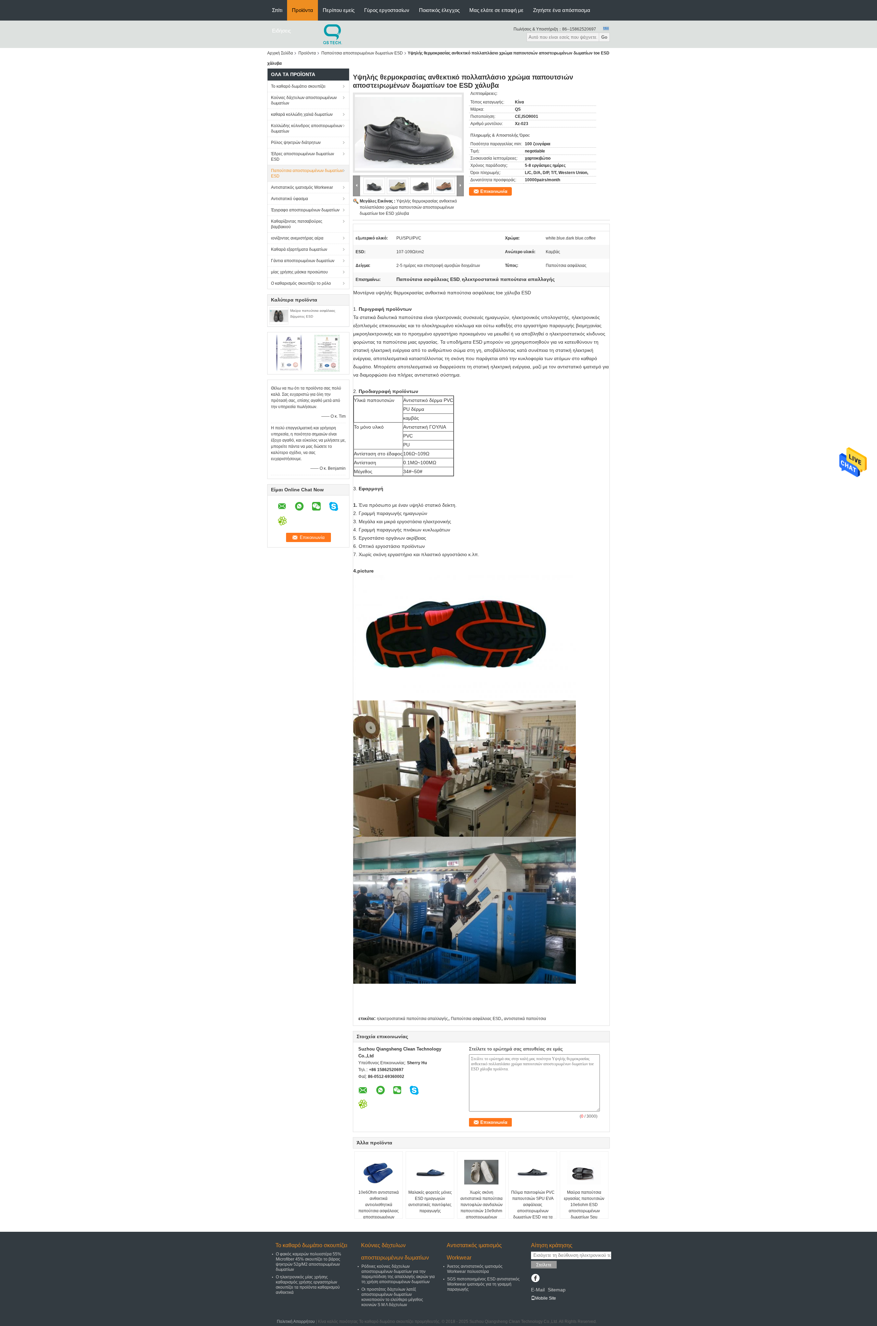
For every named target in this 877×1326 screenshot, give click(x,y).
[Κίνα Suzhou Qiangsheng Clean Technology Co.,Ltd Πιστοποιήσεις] (289, 353)
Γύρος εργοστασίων (386, 10)
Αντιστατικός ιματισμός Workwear (302, 187)
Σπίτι (277, 10)
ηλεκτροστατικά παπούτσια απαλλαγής (412, 1018)
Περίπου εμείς (339, 10)
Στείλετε (544, 1264)
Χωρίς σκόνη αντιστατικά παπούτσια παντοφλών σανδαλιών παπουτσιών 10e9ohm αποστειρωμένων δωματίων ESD (481, 1208)
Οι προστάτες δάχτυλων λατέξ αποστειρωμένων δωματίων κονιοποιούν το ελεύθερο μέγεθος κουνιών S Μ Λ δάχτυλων (392, 1297)
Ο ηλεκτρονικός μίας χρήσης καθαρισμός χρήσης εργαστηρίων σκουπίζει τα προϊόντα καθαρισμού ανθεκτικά (308, 1285)
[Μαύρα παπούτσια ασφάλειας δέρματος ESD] (279, 315)
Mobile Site (545, 1298)
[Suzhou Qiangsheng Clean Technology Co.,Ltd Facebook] (535, 1279)
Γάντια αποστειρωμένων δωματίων (302, 260)
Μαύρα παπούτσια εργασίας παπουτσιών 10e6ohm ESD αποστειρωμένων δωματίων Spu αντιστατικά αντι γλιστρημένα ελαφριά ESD (584, 1214)
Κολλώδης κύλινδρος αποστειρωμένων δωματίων (306, 128)
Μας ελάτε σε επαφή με (496, 10)
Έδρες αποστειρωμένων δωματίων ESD (302, 156)
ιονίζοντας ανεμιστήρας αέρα (297, 238)
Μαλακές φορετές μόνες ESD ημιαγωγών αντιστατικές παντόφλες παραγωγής (430, 1201)
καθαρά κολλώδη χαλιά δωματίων (302, 114)
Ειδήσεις (281, 31)
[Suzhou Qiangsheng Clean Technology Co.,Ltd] (333, 34)
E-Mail (538, 1289)
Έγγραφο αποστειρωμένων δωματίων (305, 210)
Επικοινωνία (493, 191)
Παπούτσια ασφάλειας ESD (476, 1018)
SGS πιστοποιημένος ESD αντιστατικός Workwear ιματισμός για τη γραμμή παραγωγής (483, 1284)
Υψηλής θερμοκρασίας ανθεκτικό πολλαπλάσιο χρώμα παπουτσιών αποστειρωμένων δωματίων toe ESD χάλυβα (408, 207)
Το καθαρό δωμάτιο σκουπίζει (298, 86)
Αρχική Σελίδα (280, 53)
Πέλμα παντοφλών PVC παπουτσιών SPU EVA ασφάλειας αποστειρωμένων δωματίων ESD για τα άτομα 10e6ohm (533, 1208)
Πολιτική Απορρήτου (296, 1321)
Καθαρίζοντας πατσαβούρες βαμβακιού (296, 224)
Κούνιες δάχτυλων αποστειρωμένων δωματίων (304, 100)
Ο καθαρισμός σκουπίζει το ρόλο (301, 283)
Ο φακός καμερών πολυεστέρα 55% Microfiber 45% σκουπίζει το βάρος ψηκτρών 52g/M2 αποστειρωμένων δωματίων (308, 1262)
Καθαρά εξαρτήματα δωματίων (299, 249)
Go (604, 37)
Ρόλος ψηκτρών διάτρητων (296, 142)
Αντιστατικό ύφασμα (289, 198)
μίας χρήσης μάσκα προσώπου (299, 272)
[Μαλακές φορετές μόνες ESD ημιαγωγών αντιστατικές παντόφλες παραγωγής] (430, 1172)
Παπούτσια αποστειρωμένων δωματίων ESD (362, 53)
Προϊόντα (302, 10)
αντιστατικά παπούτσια (525, 1018)
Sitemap (557, 1289)
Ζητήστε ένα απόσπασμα (561, 10)
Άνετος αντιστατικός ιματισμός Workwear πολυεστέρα (475, 1269)
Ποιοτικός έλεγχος (439, 10)
